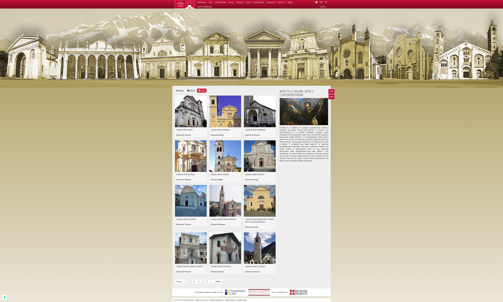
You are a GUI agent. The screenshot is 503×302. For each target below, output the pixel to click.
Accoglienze (259, 2)
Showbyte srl (219, 300)
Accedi (323, 7)
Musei (231, 2)
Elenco (192, 91)
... (190, 281)
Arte (210, 2)
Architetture (220, 2)
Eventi (248, 2)
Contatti (281, 2)
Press (290, 2)
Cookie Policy (242, 300)
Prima (179, 281)
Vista (202, 91)
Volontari (270, 2)
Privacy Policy (231, 300)
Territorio (201, 2)
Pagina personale (204, 7)
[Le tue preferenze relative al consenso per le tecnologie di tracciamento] (4, 297)
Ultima (218, 281)
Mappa (180, 91)
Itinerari (239, 2)
